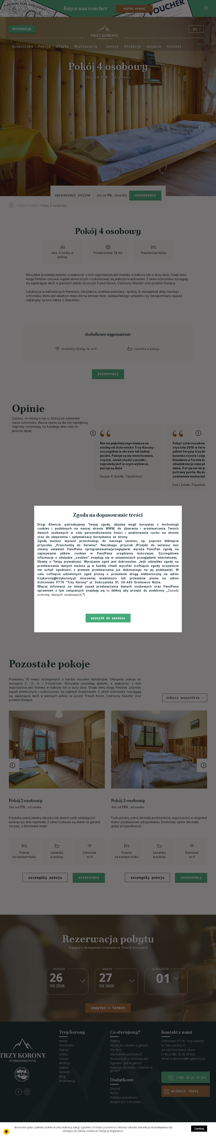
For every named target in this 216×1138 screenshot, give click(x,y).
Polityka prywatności (105, 1127)
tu (108, 590)
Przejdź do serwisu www (108, 619)
